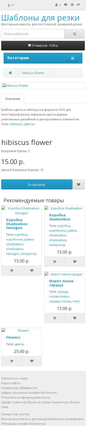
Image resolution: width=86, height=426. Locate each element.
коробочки (14, 239)
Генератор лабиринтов (19, 388)
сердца (54, 301)
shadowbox (57, 240)
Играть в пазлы (39, 402)
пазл (76, 301)
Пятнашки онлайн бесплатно (23, 423)
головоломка (59, 296)
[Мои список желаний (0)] (65, 5)
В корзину (36, 184)
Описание (12, 98)
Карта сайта (10, 383)
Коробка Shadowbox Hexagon (16, 223)
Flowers (13, 337)
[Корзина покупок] (72, 5)
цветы (19, 344)
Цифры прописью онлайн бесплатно (29, 392)
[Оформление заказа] (78, 5)
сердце (62, 291)
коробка (20, 234)
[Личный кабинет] (58, 5)
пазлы (66, 301)
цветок (29, 124)
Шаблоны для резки (40, 17)
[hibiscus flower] (43, 85)
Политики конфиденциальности (25, 397)
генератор (29, 253)
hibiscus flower (33, 73)
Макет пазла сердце (61, 282)
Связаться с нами (14, 378)
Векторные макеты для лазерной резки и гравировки (42, 419)
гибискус (15, 124)
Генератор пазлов (15, 414)
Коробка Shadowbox (59, 217)
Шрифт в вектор (13, 402)
